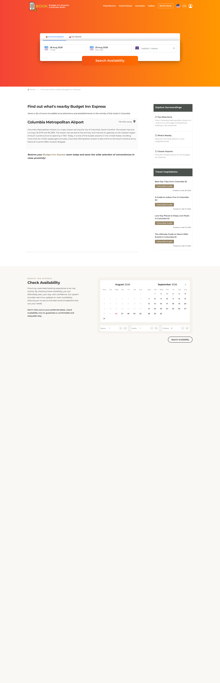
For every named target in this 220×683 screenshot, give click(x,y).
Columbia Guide (164, 186)
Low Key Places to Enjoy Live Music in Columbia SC (172, 217)
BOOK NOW (166, 6)
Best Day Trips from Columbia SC (171, 181)
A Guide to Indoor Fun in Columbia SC (172, 198)
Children (166, 328)
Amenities (142, 6)
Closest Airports (165, 151)
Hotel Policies (129, 6)
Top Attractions (164, 117)
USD (184, 6)
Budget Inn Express (54, 154)
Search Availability (110, 60)
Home (32, 89)
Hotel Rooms (114, 6)
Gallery (153, 6)
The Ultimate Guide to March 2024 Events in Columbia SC (171, 235)
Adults (134, 328)
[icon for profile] (190, 6)
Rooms (103, 328)
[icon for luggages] (178, 6)
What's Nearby (164, 135)
